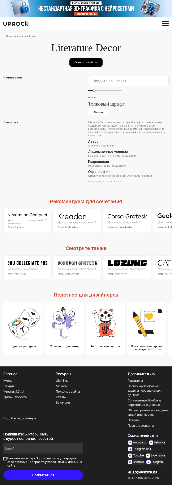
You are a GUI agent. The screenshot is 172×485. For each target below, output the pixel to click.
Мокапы (62, 386)
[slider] (94, 90)
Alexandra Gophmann (101, 145)
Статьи (61, 397)
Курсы (7, 381)
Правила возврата (141, 425)
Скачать (98, 112)
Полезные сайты (68, 391)
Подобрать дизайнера (19, 418)
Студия (8, 386)
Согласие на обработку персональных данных (145, 402)
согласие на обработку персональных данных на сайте (44, 463)
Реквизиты (135, 381)
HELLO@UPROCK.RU (142, 472)
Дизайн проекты (15, 397)
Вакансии (63, 402)
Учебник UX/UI (13, 391)
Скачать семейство (85, 62)
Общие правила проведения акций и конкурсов (148, 412)
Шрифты (62, 381)
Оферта (133, 420)
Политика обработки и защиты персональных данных (144, 390)
